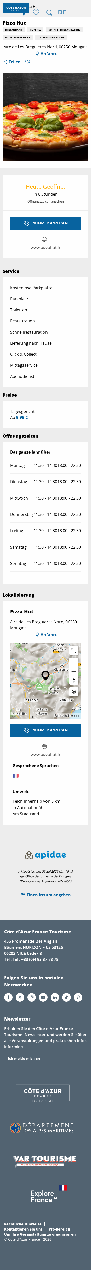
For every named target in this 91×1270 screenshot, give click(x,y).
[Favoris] (36, 12)
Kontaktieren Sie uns (23, 1229)
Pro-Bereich (59, 1229)
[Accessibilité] (24, 12)
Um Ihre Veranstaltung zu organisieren (40, 1234)
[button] (49, 13)
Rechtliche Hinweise (23, 1223)
